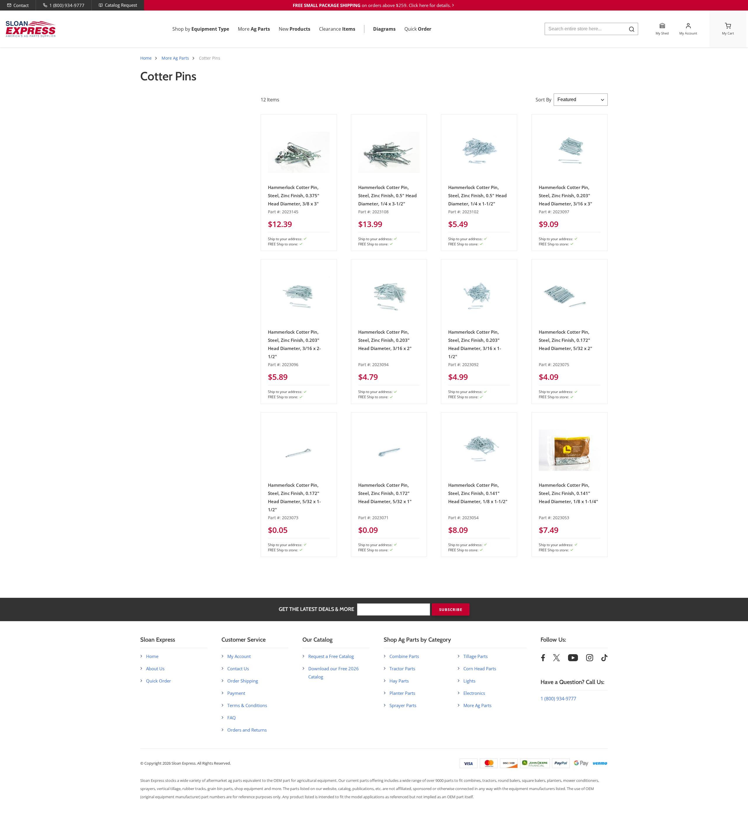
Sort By (543, 99)
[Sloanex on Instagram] (589, 659)
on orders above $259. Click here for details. (372, 5)
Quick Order (158, 681)
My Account (239, 656)
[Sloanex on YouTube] (573, 659)
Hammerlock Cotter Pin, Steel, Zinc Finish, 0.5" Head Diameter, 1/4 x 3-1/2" (387, 195)
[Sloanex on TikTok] (604, 659)
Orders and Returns (247, 730)
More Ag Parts (175, 58)
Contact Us (238, 668)
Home (146, 58)
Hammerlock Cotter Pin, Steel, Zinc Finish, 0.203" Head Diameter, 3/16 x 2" (385, 340)
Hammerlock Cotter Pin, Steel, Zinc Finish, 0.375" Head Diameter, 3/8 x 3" (293, 195)
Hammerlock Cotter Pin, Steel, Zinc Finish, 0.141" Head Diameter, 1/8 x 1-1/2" (478, 493)
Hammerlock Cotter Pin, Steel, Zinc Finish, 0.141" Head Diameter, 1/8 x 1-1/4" (568, 493)
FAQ (231, 718)
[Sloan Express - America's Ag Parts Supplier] (29, 29)
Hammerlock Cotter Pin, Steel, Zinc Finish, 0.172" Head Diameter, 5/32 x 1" (385, 493)
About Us (155, 668)
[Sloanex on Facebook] (543, 659)
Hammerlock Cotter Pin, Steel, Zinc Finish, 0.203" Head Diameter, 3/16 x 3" (565, 195)
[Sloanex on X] (556, 659)
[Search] (631, 29)
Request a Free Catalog (331, 656)
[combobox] (591, 29)
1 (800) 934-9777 (66, 5)
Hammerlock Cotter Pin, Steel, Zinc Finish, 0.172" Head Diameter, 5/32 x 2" (565, 340)
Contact (21, 5)
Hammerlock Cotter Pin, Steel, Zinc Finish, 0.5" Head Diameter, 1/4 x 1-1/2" (477, 195)
